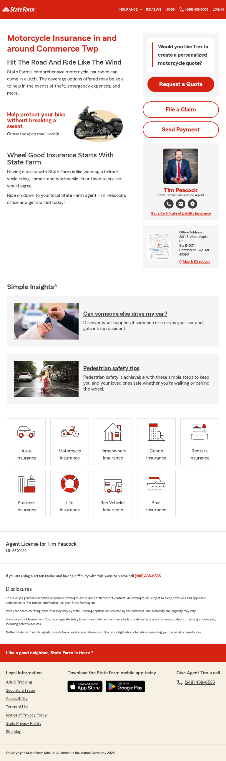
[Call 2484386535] (169, 204)
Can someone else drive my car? (125, 314)
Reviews (153, 9)
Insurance (128, 9)
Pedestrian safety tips (111, 368)
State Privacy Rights (23, 724)
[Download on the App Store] (85, 686)
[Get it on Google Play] (125, 686)
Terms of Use (17, 707)
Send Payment (181, 130)
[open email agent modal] (180, 204)
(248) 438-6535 (196, 9)
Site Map (13, 732)
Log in (218, 9)
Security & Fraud (20, 690)
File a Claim (181, 110)
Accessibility (17, 699)
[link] (19, 9)
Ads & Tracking (19, 682)
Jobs (170, 9)
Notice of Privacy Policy (26, 715)
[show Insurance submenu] (140, 9)
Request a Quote (180, 84)
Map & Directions (196, 261)
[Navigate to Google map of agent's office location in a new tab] (192, 204)
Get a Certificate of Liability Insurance (181, 213)
